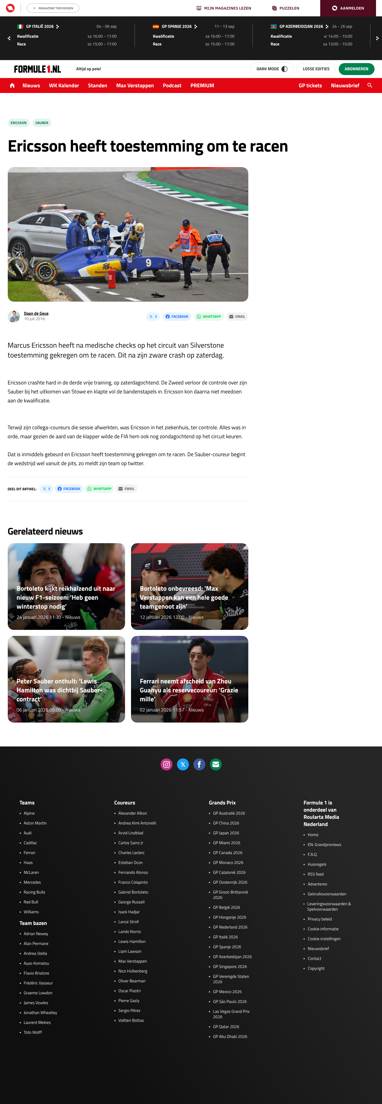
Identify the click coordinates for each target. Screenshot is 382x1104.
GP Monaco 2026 (228, 862)
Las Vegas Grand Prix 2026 (231, 1014)
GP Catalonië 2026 (229, 872)
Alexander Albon (132, 813)
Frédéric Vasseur (38, 983)
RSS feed (316, 874)
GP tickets (310, 85)
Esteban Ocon (130, 862)
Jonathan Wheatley (40, 1013)
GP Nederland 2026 (230, 927)
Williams (31, 912)
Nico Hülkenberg (132, 971)
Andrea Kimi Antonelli (137, 823)
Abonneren (356, 69)
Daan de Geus (36, 313)
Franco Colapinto (133, 882)
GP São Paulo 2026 (230, 1001)
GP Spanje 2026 (227, 947)
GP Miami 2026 (226, 843)
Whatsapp (212, 316)
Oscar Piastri (129, 991)
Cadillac (30, 843)
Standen (97, 85)
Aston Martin (35, 823)
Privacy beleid (320, 919)
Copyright (316, 968)
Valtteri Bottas (131, 1020)
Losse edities (316, 69)
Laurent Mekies (37, 1022)
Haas (28, 862)
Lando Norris (129, 931)
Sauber (42, 123)
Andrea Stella (35, 953)
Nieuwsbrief (345, 85)
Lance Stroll (128, 922)
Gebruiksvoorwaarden (327, 894)
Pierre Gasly (128, 1001)
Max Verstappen (135, 85)
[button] (348, 8)
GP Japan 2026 (226, 833)
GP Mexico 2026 (227, 992)
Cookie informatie (323, 929)
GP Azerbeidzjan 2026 (232, 957)
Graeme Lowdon (38, 993)
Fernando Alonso (133, 872)
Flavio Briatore (36, 973)
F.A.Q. (313, 854)
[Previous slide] (9, 38)
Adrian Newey (36, 934)
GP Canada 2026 (227, 853)
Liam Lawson (129, 951)
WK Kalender (64, 85)
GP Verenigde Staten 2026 (231, 979)
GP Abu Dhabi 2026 (230, 1036)
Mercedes (32, 882)
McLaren (31, 872)
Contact (314, 958)
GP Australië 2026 (229, 813)
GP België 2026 (226, 907)
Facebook (180, 316)
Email (240, 316)
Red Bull (31, 902)
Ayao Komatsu (36, 963)
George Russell (131, 902)
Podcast (172, 85)
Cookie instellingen (324, 939)
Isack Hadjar (129, 912)
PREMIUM (202, 85)
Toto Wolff (33, 1032)
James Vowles (36, 1003)
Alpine (29, 813)
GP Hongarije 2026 (229, 917)
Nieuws (31, 85)
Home (313, 835)
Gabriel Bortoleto (133, 892)
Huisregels (317, 864)
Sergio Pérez (129, 1010)
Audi (28, 833)
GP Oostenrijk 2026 (230, 882)
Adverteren (317, 884)
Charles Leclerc (131, 853)
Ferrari (30, 853)
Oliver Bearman (132, 981)
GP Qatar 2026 (226, 1027)
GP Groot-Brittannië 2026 (230, 895)
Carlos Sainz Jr (130, 843)
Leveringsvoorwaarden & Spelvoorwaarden (329, 906)
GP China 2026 (226, 823)
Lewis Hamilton (132, 941)
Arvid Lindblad (130, 833)
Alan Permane (36, 943)
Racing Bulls (34, 892)
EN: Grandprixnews (324, 845)
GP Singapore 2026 (230, 966)
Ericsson (19, 123)
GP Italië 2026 (225, 937)
